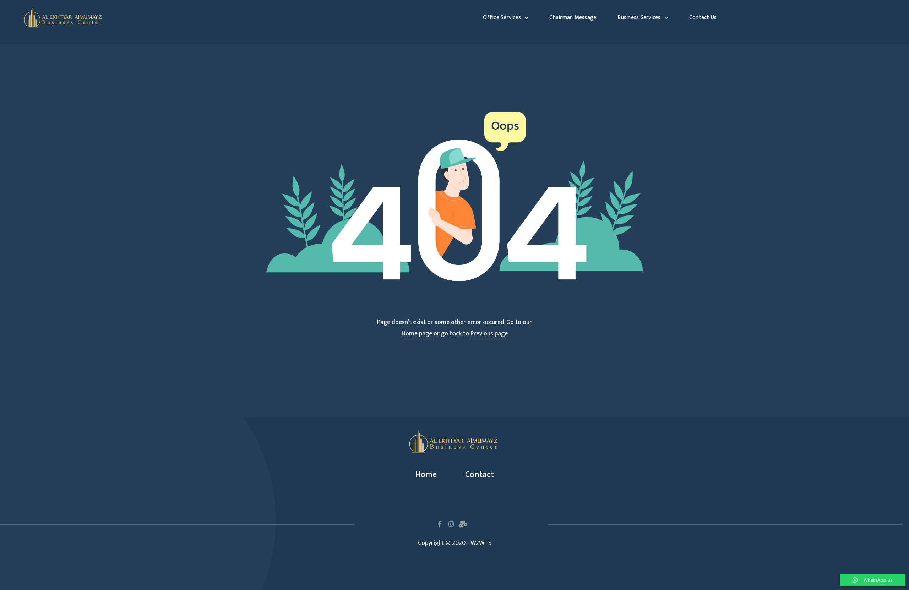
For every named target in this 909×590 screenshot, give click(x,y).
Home (426, 475)
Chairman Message (572, 17)
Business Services (638, 17)
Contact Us (703, 17)
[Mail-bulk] (463, 524)
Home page (417, 333)
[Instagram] (451, 524)
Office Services (502, 17)
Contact (479, 475)
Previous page (489, 333)
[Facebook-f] (439, 524)
